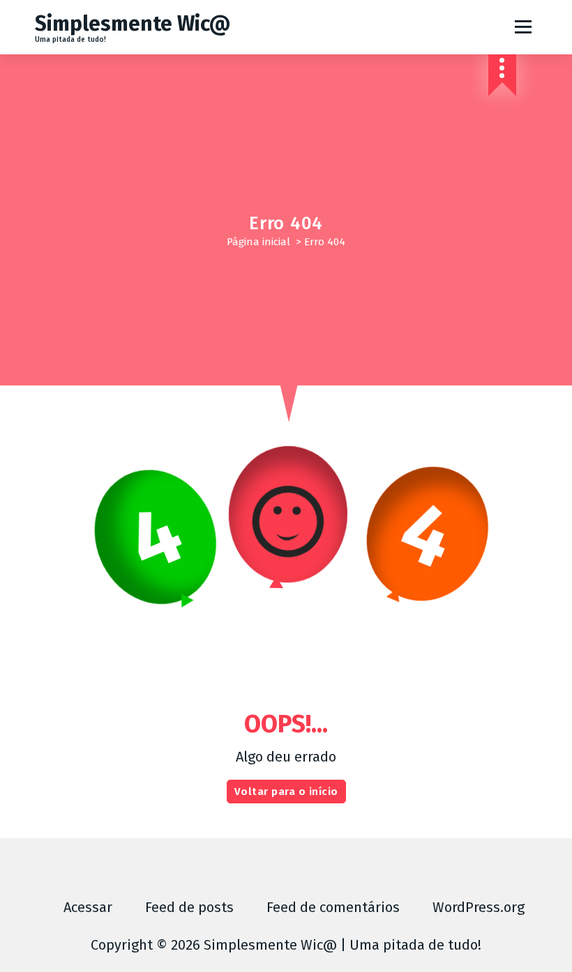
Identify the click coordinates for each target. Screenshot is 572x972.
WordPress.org (478, 907)
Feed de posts (189, 907)
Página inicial (258, 242)
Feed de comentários (333, 907)
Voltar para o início (286, 791)
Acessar (87, 907)
